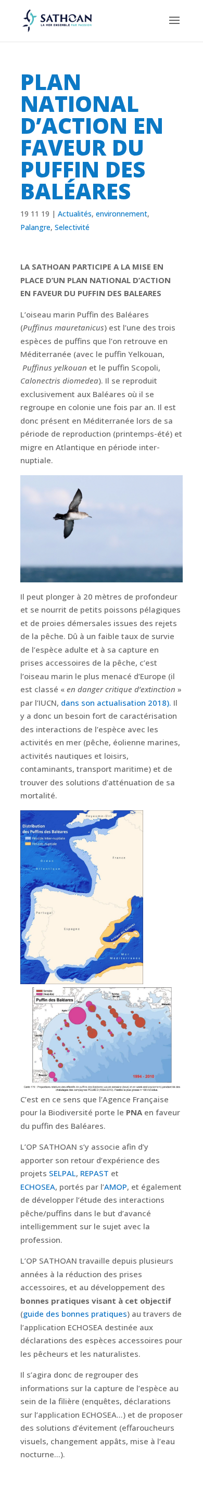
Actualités (75, 214)
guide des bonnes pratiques (75, 1313)
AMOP (115, 1186)
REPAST (94, 1173)
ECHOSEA (37, 1186)
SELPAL (62, 1173)
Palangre (35, 227)
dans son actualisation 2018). (117, 702)
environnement (121, 214)
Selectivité (72, 227)
